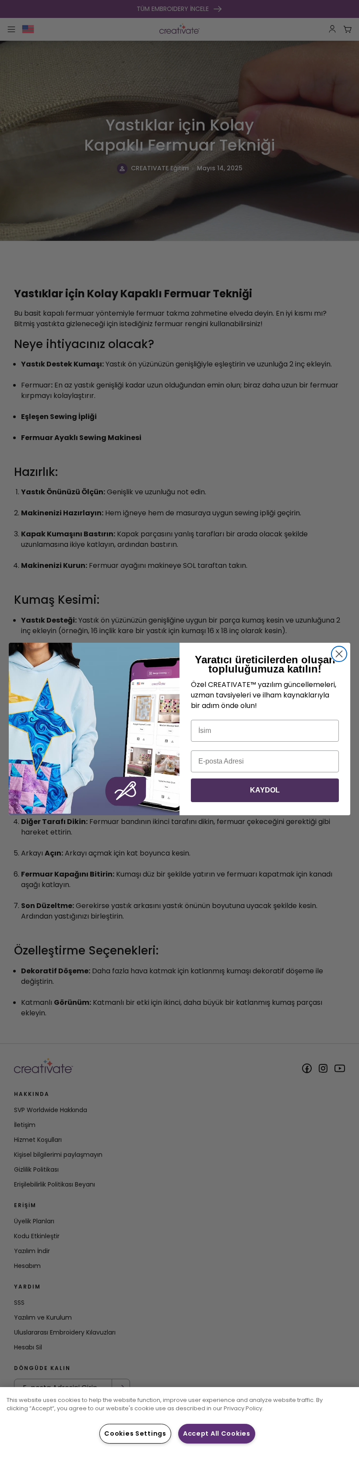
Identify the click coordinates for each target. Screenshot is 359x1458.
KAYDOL (265, 790)
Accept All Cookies (216, 1433)
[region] (179, 1422)
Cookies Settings (135, 1433)
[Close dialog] (339, 654)
